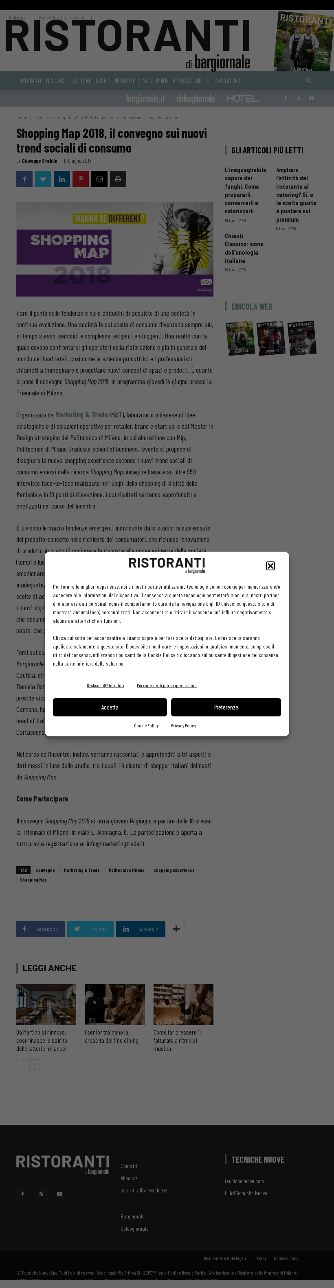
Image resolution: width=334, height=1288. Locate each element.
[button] (270, 566)
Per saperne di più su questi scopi (167, 685)
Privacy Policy (183, 725)
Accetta (110, 707)
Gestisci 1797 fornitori (105, 685)
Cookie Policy (146, 725)
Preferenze (226, 707)
